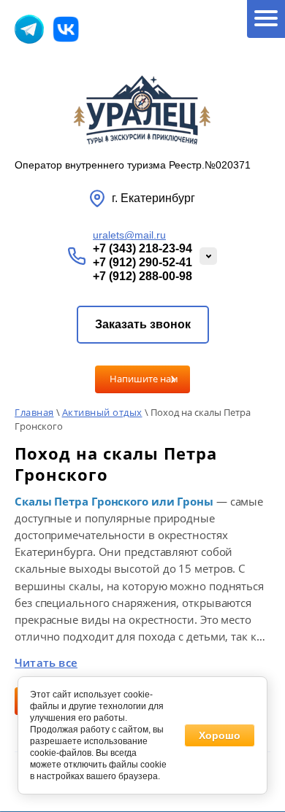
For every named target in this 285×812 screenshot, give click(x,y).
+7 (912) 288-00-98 (142, 276)
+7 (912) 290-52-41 (142, 262)
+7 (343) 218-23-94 (142, 248)
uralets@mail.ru (129, 235)
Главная (34, 412)
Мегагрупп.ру (143, 796)
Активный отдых (102, 412)
